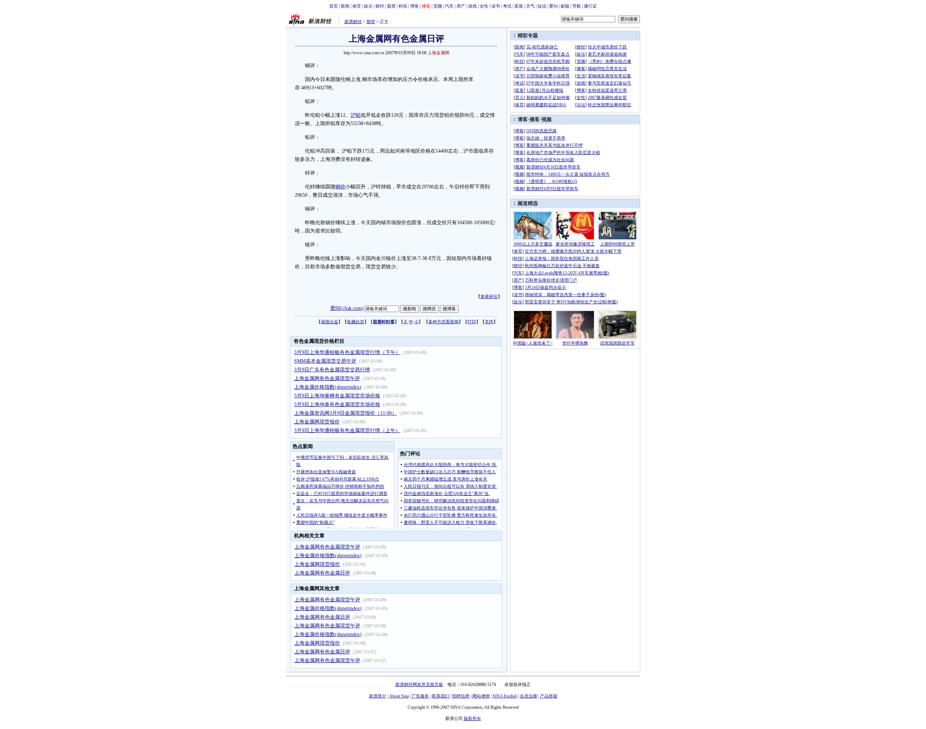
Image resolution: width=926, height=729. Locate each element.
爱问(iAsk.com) (347, 308)
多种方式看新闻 (443, 321)
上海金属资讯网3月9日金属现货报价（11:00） (345, 413)
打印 (471, 321)
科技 (403, 6)
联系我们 (440, 696)
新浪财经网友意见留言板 (419, 684)
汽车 (449, 6)
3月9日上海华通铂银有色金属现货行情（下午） (347, 352)
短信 (542, 6)
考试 (507, 6)
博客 (414, 6)
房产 (460, 6)
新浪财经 (353, 21)
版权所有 (472, 718)
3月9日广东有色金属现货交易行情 (332, 369)
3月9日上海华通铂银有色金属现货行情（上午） (347, 430)
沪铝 (356, 115)
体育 (356, 6)
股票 (391, 6)
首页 (333, 6)
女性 (484, 6)
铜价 (340, 186)
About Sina (399, 696)
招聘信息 (461, 696)
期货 (370, 21)
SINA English (505, 696)
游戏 (472, 6)
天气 (530, 6)
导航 (576, 6)
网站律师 (481, 696)
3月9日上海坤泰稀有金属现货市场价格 (337, 395)
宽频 (437, 6)
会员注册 (528, 696)
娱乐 (368, 6)
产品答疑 (548, 696)
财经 (379, 6)
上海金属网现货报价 (317, 422)
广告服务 (420, 696)
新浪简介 (377, 696)
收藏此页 (355, 321)
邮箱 (565, 6)
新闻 (345, 6)
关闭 (489, 321)
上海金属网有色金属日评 (322, 573)
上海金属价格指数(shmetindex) (327, 387)
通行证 (590, 6)
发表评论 (489, 296)
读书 (495, 6)
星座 (518, 6)
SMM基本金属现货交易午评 (325, 361)
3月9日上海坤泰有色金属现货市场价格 (337, 404)
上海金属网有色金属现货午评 (327, 378)
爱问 (553, 6)
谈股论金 (329, 321)
